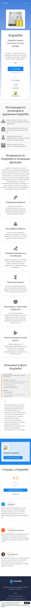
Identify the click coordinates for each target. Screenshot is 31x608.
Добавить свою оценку (15, 490)
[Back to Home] (4, 3)
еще (15, 62)
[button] (27, 3)
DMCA (15, 593)
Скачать (16, 69)
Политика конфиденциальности (15, 599)
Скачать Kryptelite (14, 457)
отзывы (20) (15, 494)
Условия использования (15, 596)
